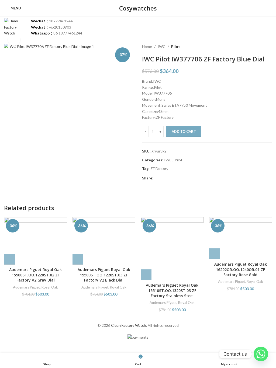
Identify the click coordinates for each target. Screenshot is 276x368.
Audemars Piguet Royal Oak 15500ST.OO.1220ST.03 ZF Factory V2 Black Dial (104, 275)
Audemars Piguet (26, 287)
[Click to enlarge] (14, 40)
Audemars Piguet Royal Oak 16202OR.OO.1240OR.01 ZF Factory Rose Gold (240, 269)
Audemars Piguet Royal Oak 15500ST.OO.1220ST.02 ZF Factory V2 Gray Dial (35, 275)
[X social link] (163, 178)
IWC (161, 46)
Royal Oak (50, 287)
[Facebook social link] (156, 178)
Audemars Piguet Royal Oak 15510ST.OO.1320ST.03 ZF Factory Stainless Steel (172, 290)
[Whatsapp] (261, 354)
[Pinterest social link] (169, 178)
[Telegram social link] (181, 178)
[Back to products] (262, 46)
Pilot (175, 46)
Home (147, 46)
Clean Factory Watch (128, 325)
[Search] (270, 8)
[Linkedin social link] (175, 178)
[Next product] (268, 46)
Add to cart (184, 131)
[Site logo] (15, 27)
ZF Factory (159, 168)
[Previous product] (256, 46)
